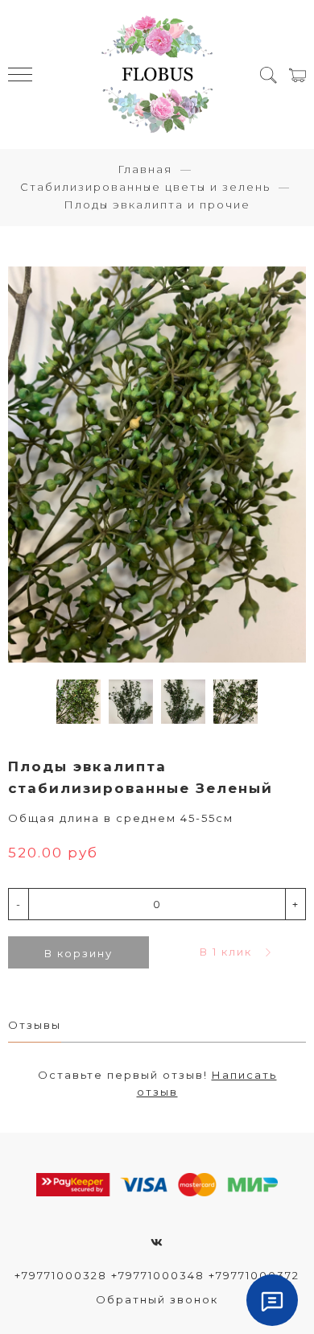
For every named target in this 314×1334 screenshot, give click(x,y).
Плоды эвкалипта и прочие (157, 204)
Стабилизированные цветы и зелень (145, 186)
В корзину (78, 953)
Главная (145, 169)
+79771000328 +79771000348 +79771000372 (157, 1275)
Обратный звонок (157, 1299)
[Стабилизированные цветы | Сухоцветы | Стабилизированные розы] (157, 74)
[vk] (157, 1242)
